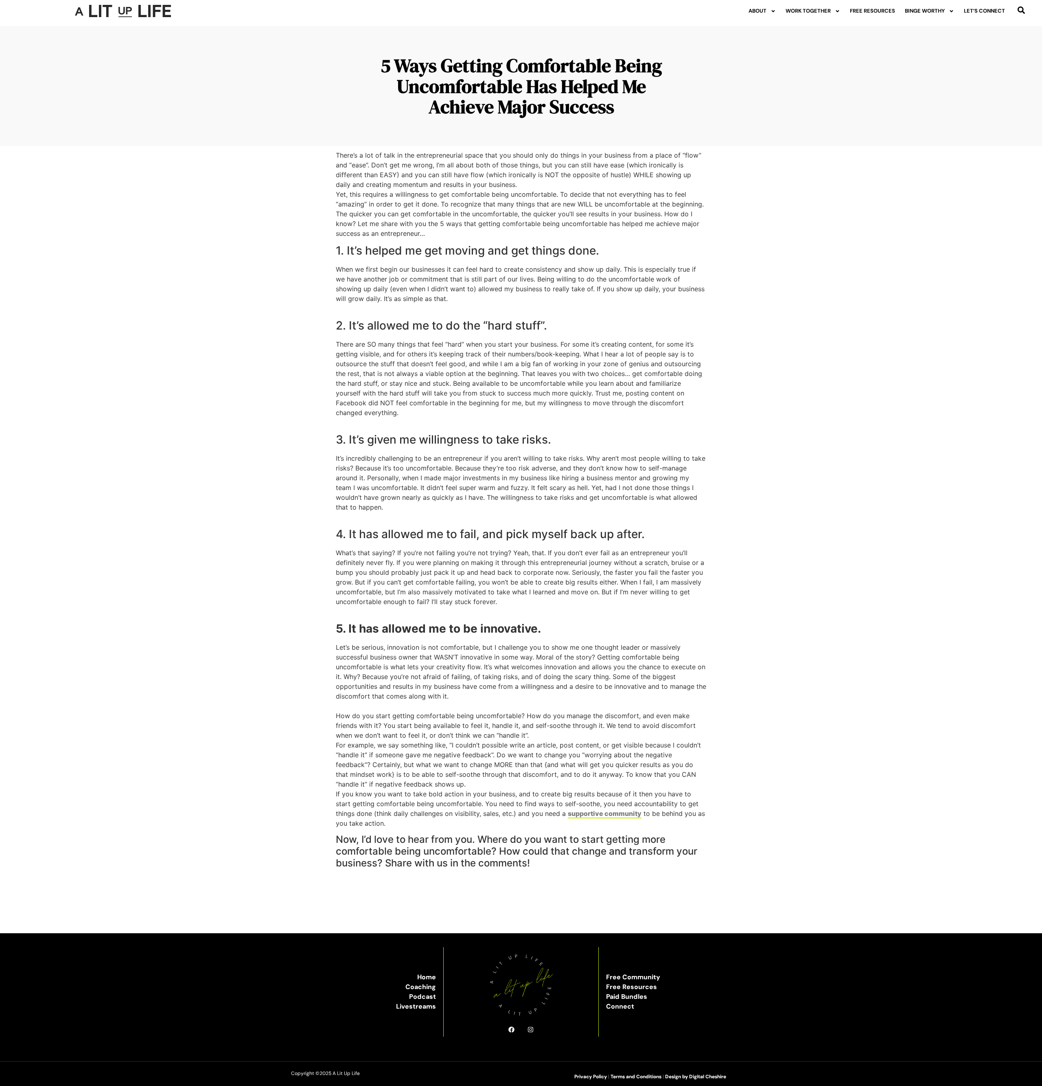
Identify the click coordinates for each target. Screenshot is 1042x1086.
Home (426, 977)
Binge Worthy (925, 10)
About (757, 10)
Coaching (420, 987)
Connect (620, 1006)
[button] (1021, 10)
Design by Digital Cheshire (695, 1076)
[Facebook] (511, 1030)
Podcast (422, 996)
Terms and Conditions (636, 1076)
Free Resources (872, 10)
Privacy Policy (590, 1076)
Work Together (808, 10)
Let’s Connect (984, 10)
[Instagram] (531, 1030)
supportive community (604, 813)
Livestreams (416, 1006)
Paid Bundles (626, 996)
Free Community (633, 977)
